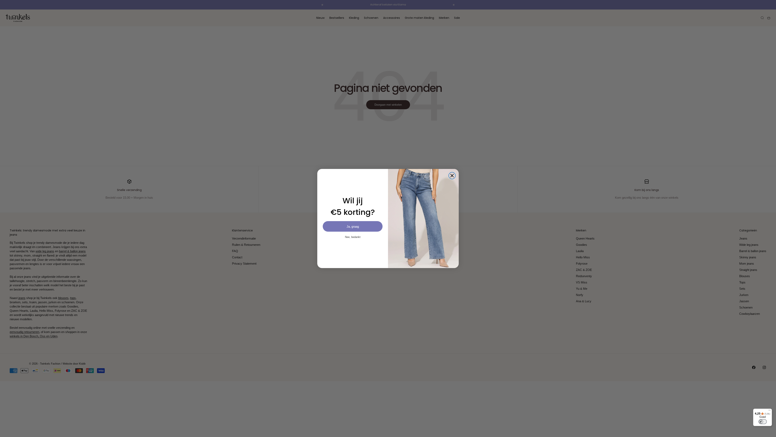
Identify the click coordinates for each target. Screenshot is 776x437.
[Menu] (769, 411)
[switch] (763, 421)
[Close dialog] (452, 175)
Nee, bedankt (353, 237)
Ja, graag (353, 226)
